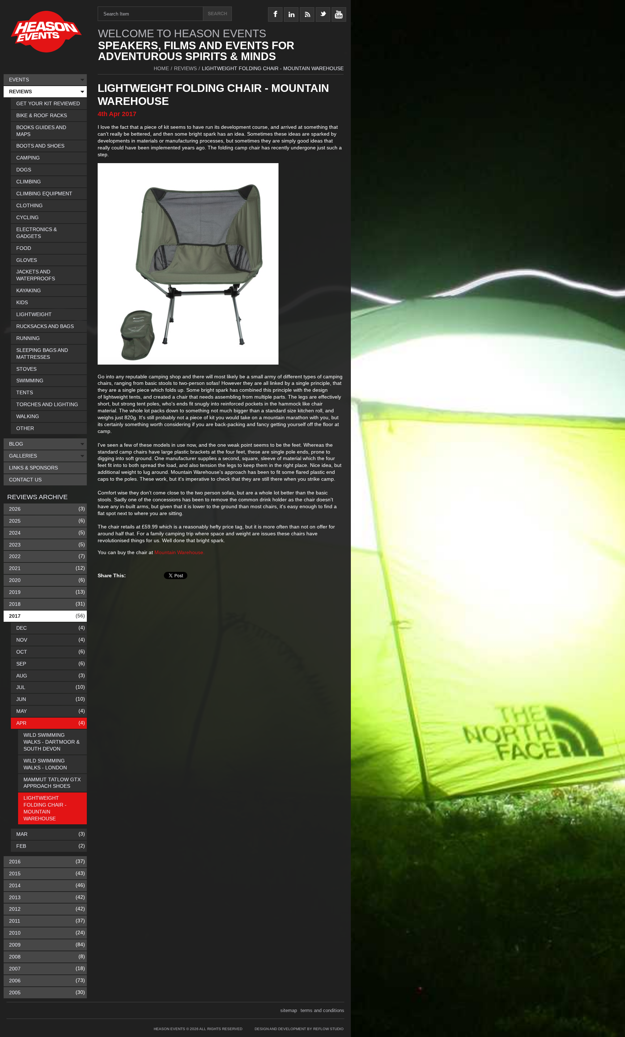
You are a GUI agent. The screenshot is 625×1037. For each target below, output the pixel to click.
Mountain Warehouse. (179, 552)
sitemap (288, 1010)
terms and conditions (322, 1010)
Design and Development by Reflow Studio (299, 1029)
